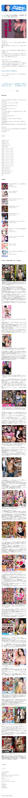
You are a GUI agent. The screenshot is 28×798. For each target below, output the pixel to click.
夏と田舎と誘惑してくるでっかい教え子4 (17, 221)
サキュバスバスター (5, 779)
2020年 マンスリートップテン (8, 156)
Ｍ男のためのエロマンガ (6, 170)
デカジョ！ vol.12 (12, 243)
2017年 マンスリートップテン (8, 151)
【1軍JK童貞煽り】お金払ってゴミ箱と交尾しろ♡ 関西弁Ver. (13, 121)
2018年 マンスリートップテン (8, 152)
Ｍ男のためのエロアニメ (6, 167)
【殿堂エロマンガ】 (5, 143)
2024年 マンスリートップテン (8, 162)
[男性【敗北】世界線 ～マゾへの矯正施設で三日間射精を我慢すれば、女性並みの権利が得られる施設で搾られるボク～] (5, 186)
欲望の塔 (3, 773)
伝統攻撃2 (3, 786)
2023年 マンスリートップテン (8, 160)
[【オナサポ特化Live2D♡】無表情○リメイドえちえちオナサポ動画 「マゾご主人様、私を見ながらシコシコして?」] (5, 253)
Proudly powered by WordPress (7, 795)
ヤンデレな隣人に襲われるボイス (8, 115)
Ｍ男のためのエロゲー (6, 168)
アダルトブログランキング (7, 776)
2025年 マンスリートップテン (8, 163)
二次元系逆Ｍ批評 (5, 771)
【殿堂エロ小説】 (5, 146)
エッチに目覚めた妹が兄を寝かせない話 (9, 105)
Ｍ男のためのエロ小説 (6, 173)
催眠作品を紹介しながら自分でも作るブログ (10, 775)
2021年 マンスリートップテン (8, 157)
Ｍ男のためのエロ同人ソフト (11, 73)
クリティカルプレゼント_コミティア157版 (10, 102)
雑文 (2, 174)
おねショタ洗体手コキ (13, 191)
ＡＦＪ (3, 782)
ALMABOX (4, 784)
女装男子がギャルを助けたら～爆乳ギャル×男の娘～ (12, 118)
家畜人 (3, 778)
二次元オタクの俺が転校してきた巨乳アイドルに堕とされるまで (14, 99)
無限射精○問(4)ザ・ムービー (14, 206)
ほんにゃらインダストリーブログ (8, 781)
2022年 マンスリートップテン (8, 159)
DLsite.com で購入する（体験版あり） (9, 70)
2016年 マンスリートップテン (8, 149)
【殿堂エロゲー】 (5, 141)
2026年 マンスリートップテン (8, 165)
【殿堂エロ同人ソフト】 (6, 145)
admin (7, 75)
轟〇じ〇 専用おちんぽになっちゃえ (8, 108)
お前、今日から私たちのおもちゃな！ (16, 198)
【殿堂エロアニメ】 (5, 140)
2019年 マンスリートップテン (8, 154)
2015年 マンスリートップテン (8, 148)
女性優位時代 (4, 787)
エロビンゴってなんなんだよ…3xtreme (16, 236)
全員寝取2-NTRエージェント (14, 213)
